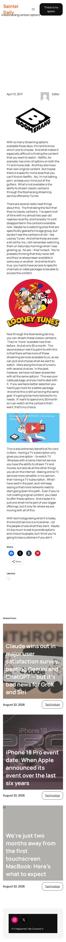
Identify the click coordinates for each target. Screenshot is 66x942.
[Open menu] (33, 9)
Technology (52, 704)
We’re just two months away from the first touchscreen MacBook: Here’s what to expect (31, 855)
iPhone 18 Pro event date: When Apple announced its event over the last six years (32, 767)
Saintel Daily (10, 9)
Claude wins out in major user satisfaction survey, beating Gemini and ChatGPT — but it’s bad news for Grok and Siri (32, 669)
